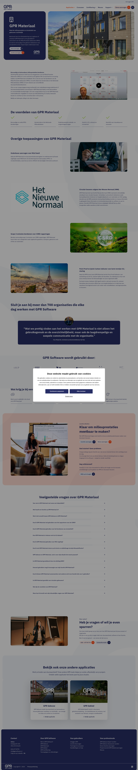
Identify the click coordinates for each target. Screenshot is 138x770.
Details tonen (69, 396)
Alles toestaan (81, 391)
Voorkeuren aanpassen (57, 391)
